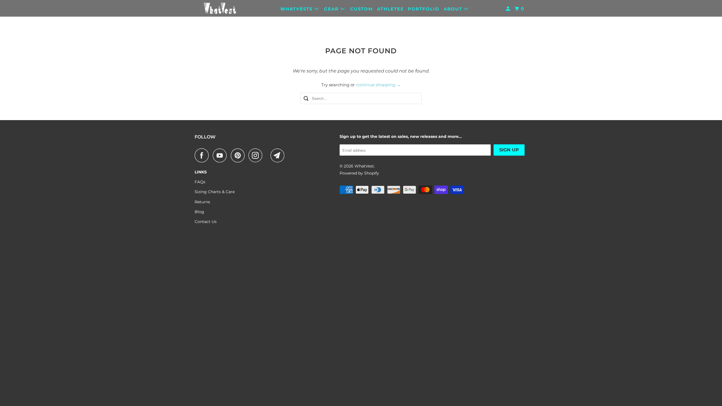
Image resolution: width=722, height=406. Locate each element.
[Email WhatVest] (278, 155)
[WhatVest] (220, 8)
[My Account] (509, 9)
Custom (361, 9)
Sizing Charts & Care (215, 191)
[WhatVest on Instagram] (256, 155)
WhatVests (297, 9)
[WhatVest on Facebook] (203, 155)
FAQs (200, 181)
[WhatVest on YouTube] (221, 155)
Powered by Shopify (359, 173)
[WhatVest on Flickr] (268, 155)
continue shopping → (378, 84)
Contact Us (206, 221)
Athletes (390, 9)
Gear (332, 9)
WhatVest (364, 166)
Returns (202, 201)
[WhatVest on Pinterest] (239, 155)
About (454, 9)
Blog (199, 211)
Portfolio (423, 9)
